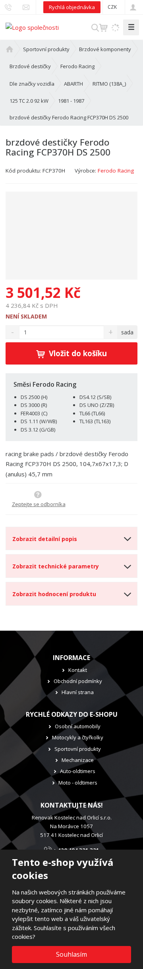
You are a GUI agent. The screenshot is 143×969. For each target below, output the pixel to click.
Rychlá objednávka (72, 7)
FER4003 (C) (34, 413)
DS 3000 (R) (34, 405)
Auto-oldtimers (77, 771)
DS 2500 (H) (34, 397)
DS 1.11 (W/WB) (39, 421)
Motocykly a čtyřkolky (77, 737)
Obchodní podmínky (78, 681)
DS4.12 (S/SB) (95, 397)
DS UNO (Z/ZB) (96, 405)
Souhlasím (71, 954)
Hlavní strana (78, 692)
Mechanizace (78, 760)
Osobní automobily (77, 726)
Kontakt (77, 670)
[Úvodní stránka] (32, 27)
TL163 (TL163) (94, 421)
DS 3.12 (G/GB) (38, 429)
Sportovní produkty (77, 748)
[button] (112, 7)
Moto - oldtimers (77, 782)
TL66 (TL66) (92, 413)
